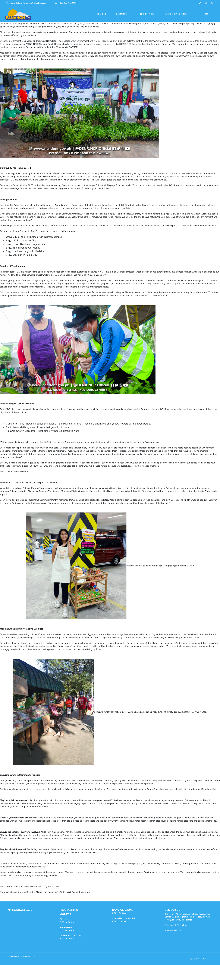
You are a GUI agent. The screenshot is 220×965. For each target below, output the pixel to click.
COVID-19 (101, 14)
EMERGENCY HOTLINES (176, 14)
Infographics (147, 14)
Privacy (205, 959)
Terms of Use (195, 959)
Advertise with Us (173, 930)
